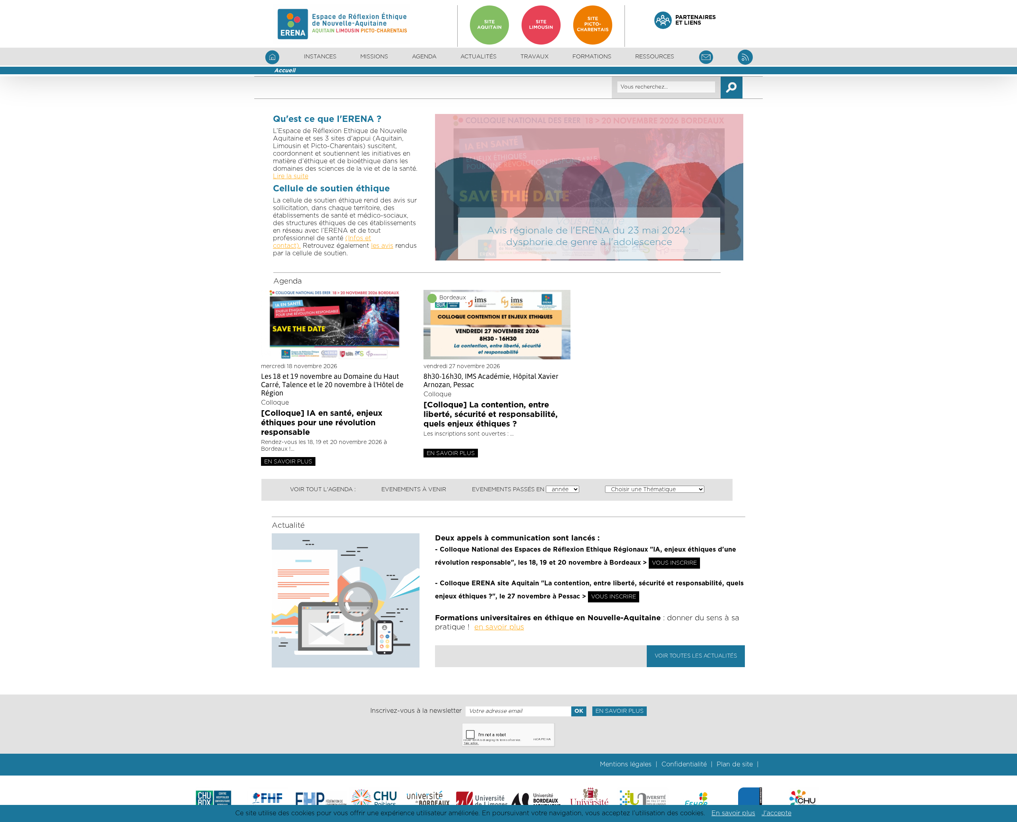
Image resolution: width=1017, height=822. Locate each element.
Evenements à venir (413, 489)
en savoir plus (499, 627)
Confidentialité (684, 764)
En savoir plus (288, 462)
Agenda (424, 57)
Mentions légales (626, 764)
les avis (382, 246)
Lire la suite (290, 176)
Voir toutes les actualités (696, 656)
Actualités (478, 57)
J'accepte (776, 813)
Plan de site (735, 764)
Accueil (284, 70)
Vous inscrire (589, 221)
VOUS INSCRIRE (674, 563)
